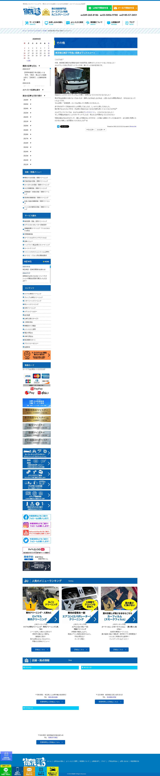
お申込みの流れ (59, 761)
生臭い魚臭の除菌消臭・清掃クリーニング (37, 202)
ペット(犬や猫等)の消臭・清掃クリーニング (36, 208)
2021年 (26, 121)
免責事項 (27, 347)
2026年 (26, 100)
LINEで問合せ (29, 336)
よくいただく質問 (30, 329)
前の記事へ (91, 129)
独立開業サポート (30, 340)
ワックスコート (89, 112)
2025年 (26, 104)
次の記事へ (100, 129)
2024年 (26, 108)
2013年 (26, 156)
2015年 (26, 147)
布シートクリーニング (32, 304)
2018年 (26, 134)
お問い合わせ (124, 761)
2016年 (26, 143)
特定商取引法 (135, 761)
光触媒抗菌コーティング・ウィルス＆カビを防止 (37, 229)
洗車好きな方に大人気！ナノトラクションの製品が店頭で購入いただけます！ (35, 278)
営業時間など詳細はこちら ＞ (51, 702)
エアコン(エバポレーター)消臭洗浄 (35, 225)
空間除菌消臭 (28, 234)
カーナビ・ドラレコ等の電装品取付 (35, 255)
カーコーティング (30, 248)
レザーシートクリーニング (32, 301)
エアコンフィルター (32, 311)
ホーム (49, 761)
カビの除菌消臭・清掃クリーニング (36, 188)
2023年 (26, 113)
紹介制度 (27, 315)
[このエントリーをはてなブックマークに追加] (58, 127)
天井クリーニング (32, 308)
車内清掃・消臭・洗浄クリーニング (35, 221)
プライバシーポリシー (31, 343)
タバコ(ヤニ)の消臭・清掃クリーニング (36, 185)
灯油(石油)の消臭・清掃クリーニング (36, 181)
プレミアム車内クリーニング (33, 297)
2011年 (26, 164)
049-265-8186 (53, 697)
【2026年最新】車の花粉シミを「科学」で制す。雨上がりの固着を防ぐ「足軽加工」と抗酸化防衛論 (35, 76)
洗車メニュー (28, 241)
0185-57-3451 (53, 737)
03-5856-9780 (111, 697)
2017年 (26, 138)
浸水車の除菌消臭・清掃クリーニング (36, 197)
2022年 (26, 117)
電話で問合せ (29, 333)
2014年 (26, 151)
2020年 (26, 126)
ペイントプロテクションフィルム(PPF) (36, 252)
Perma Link (133, 126)
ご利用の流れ (28, 322)
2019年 (26, 130)
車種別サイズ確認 (30, 326)
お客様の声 (95, 761)
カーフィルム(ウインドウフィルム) (35, 237)
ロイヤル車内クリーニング (32, 294)
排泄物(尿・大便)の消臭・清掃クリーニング (36, 193)
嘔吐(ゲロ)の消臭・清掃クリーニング (36, 177)
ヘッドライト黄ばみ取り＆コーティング (37, 245)
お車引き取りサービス (32, 318)
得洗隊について (84, 761)
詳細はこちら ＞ (41, 649)
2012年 (26, 160)
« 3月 (28, 61)
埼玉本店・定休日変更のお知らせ (34, 269)
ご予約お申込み (112, 761)
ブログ (103, 761)
